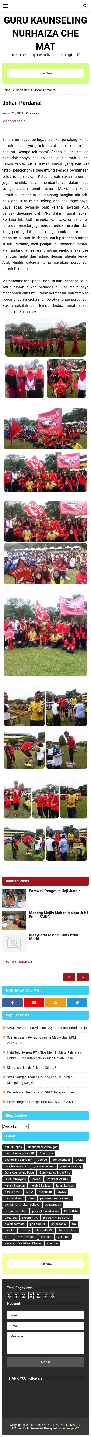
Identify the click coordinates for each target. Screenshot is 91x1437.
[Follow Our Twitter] (77, 1002)
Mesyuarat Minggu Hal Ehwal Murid (53, 937)
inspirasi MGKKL (58, 1179)
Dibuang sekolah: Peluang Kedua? (31, 1067)
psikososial (58, 1224)
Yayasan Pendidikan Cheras (23, 1243)
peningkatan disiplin (45, 1211)
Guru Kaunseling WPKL (54, 1172)
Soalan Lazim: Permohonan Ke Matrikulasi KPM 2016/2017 (41, 1040)
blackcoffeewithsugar (42, 1147)
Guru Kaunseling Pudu (19, 1172)
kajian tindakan (15, 1185)
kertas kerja (12, 1192)
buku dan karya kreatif (19, 1153)
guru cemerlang (44, 1166)
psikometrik (38, 1224)
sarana (25, 1230)
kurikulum (45, 1192)
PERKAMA (71, 1211)
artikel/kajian (13, 1147)
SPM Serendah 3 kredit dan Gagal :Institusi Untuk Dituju (47, 1028)
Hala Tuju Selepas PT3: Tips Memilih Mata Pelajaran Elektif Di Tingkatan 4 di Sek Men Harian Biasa (44, 1055)
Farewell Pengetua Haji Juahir (54, 891)
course (42, 1159)
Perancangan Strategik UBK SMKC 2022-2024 (40, 1102)
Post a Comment (17, 962)
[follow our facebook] (12, 1002)
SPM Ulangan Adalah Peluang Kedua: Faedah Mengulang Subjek (40, 1080)
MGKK (61, 1192)
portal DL (11, 1217)
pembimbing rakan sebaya (22, 1204)
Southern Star (67, 1230)
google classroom (16, 1166)
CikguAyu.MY (70, 1428)
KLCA (29, 1192)
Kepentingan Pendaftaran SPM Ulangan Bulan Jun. (44, 1092)
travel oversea (26, 1236)
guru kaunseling (70, 1166)
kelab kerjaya (65, 1185)
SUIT (8, 1236)
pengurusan (53, 1204)
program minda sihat (56, 1217)
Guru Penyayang (15, 1179)
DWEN (79, 1159)
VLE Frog (63, 1236)
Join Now (45, 73)
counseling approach (18, 1159)
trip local (46, 1236)
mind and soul (14, 1198)
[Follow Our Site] (56, 1002)
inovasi (36, 1179)
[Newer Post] (69, 977)
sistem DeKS (44, 1230)
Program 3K (30, 1217)
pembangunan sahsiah (55, 1198)
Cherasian (32, 113)
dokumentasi (61, 1159)
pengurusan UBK (16, 1211)
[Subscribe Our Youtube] (34, 1002)
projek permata (14, 1224)
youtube (52, 1243)
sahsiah (10, 1230)
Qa (74, 1224)
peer (32, 1198)
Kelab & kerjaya (40, 1185)
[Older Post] (83, 977)
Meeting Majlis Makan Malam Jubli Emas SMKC (58, 915)
